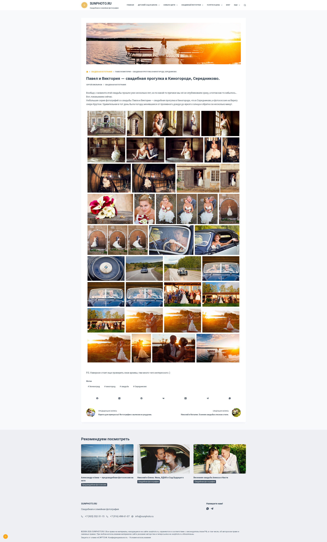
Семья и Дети (169, 5)
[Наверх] (5, 536)
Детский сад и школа (147, 5)
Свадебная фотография (115, 85)
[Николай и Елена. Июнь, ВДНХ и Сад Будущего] (163, 459)
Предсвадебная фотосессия (94, 485)
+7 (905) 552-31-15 (94, 516)
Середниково (140, 387)
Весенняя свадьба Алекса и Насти (211, 477)
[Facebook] (97, 398)
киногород (109, 387)
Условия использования (140, 537)
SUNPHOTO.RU (101, 3)
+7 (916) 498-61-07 (120, 516)
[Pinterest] (141, 398)
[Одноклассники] (186, 398)
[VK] (164, 398)
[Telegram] (208, 398)
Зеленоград (94, 387)
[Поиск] (245, 5)
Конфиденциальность (118, 537)
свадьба (124, 387)
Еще (235, 5)
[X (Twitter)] (119, 398)
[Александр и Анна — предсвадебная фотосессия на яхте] (107, 459)
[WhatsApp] (230, 398)
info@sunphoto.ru (144, 516)
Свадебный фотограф (191, 5)
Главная (130, 5)
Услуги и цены (213, 5)
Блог (228, 5)
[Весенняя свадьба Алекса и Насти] (220, 459)
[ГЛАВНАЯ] (87, 72)
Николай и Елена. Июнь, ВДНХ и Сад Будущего (160, 477)
